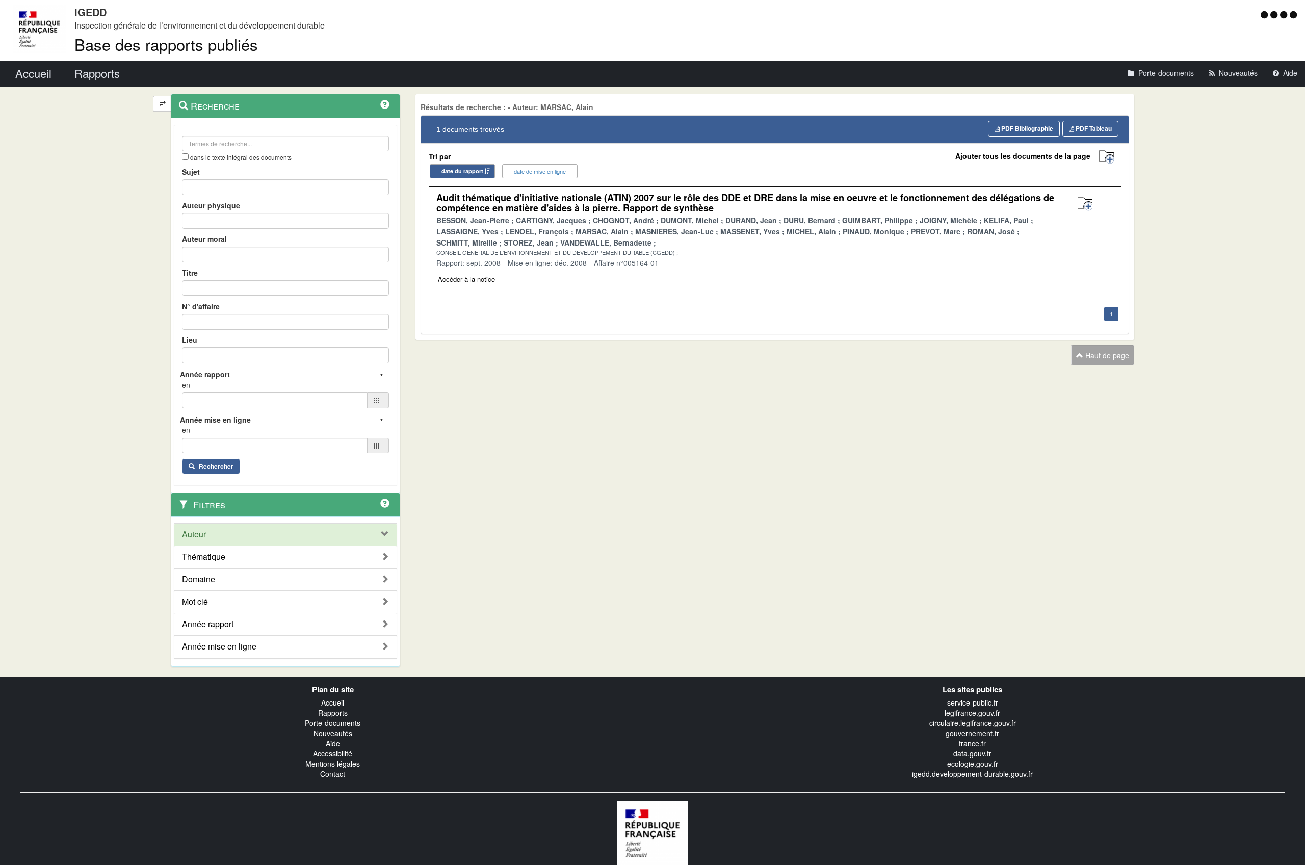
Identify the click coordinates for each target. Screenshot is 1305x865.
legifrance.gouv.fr (972, 713)
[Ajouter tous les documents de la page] (1106, 157)
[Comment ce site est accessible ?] (1265, 14)
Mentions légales (332, 764)
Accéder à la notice (466, 279)
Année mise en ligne (219, 646)
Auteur (194, 534)
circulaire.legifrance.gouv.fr (972, 723)
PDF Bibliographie (1026, 128)
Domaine (198, 579)
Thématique (203, 556)
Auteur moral (204, 239)
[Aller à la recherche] (1285, 14)
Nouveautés (333, 733)
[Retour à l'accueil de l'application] (652, 832)
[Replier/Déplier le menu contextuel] (162, 104)
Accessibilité (332, 753)
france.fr (972, 743)
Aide (333, 743)
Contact (332, 774)
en (186, 385)
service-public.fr (972, 702)
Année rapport (207, 624)
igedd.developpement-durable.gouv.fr (972, 774)
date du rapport (462, 171)
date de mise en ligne (540, 171)
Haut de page (1106, 355)
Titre (190, 272)
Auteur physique (211, 205)
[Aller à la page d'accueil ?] (1293, 14)
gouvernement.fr (972, 733)
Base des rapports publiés (166, 44)
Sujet (191, 172)
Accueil (332, 702)
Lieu (189, 340)
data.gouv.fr (972, 753)
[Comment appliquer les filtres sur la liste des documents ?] (384, 503)
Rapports (333, 713)
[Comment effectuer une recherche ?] (384, 104)
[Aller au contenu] (1275, 14)
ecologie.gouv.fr (972, 764)
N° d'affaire (201, 306)
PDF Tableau (1093, 128)
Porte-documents (332, 723)
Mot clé (195, 601)
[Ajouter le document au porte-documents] (1085, 204)
